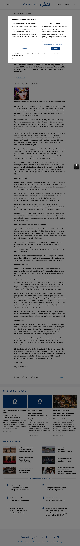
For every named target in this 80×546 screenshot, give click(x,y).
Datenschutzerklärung (17, 34)
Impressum (26, 58)
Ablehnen (24, 48)
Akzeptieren (55, 48)
